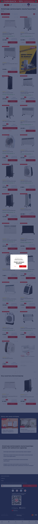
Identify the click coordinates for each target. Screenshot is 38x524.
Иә (22, 266)
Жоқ (15, 266)
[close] (26, 255)
